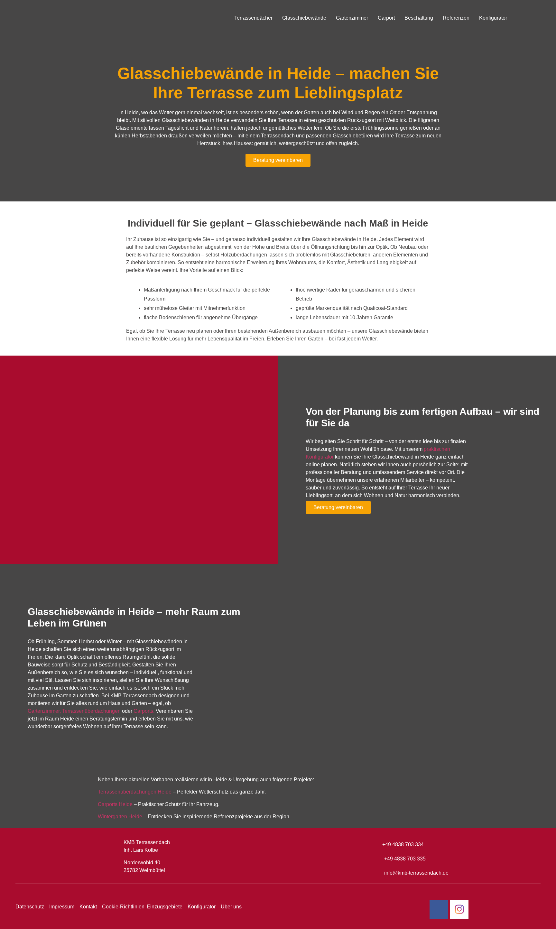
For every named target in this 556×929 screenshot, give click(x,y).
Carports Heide (115, 804)
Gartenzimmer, (44, 711)
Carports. (144, 711)
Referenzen (456, 18)
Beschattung (418, 18)
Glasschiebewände (304, 18)
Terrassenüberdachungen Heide (134, 791)
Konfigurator (493, 18)
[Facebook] (439, 909)
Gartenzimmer (352, 18)
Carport (386, 18)
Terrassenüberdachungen (91, 711)
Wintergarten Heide (120, 816)
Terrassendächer (253, 18)
